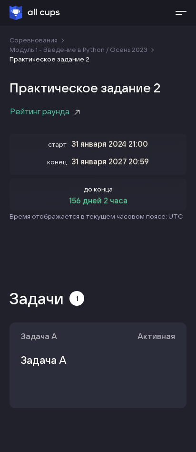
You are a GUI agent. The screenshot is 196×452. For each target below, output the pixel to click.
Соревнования (34, 40)
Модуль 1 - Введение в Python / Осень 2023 (78, 49)
